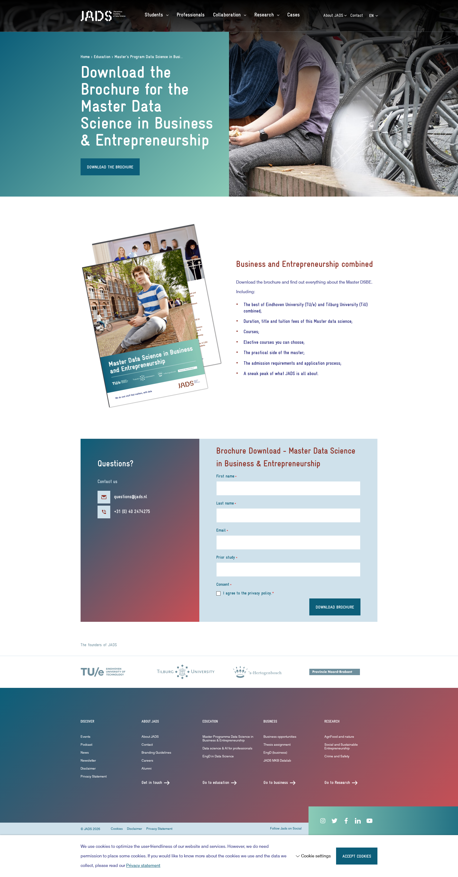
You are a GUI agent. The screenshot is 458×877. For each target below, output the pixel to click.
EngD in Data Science (218, 756)
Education (102, 57)
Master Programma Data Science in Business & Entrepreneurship (227, 738)
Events (85, 737)
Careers (147, 760)
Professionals (191, 15)
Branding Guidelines (156, 752)
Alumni (147, 768)
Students (155, 15)
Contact (356, 16)
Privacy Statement (94, 776)
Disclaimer (88, 768)
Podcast (86, 744)
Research (264, 15)
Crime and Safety (336, 756)
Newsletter (88, 760)
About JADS (334, 16)
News (85, 752)
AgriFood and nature (339, 737)
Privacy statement (143, 865)
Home (85, 57)
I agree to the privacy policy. (248, 593)
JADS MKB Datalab (277, 760)
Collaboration (227, 15)
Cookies (117, 829)
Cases (293, 15)
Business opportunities (279, 737)
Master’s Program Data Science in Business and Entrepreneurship (169, 57)
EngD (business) (275, 752)
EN (372, 16)
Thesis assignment (276, 744)
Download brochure (335, 607)
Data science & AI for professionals (227, 748)
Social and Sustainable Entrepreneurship (341, 746)
